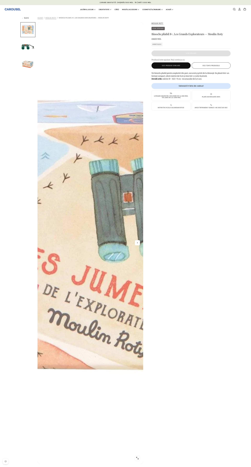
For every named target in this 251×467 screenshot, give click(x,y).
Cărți (117, 9)
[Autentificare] (239, 9)
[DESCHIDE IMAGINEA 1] (137, 458)
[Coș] (244, 9)
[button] (234, 9)
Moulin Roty (157, 23)
